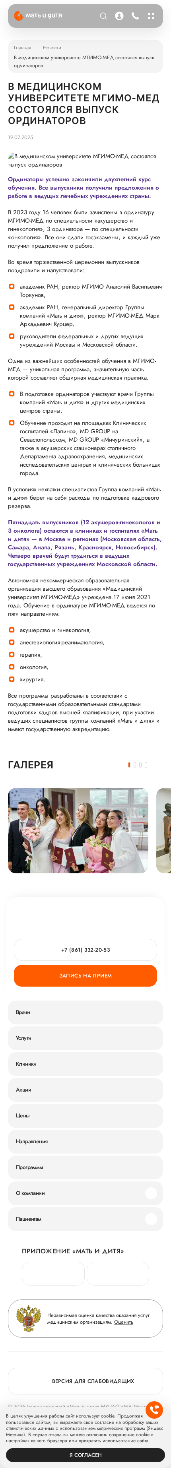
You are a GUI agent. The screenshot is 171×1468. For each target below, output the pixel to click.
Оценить (123, 1322)
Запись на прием (85, 975)
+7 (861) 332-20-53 (134, 16)
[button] (129, 765)
